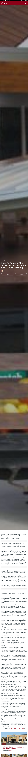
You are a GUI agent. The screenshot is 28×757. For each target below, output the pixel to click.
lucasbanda (11, 750)
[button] (7, 274)
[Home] (3, 3)
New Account (23, 0)
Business (4, 260)
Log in (26, 0)
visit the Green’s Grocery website (17, 728)
